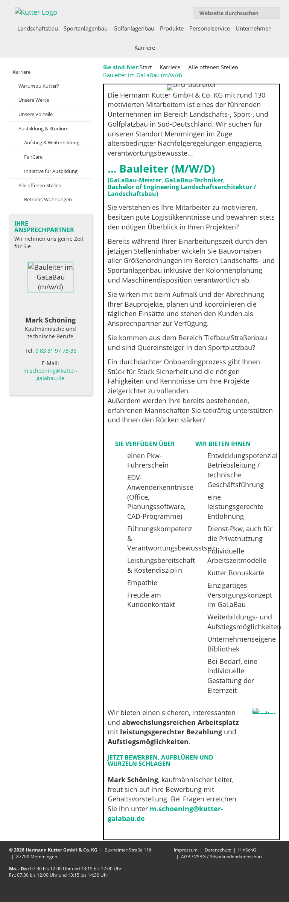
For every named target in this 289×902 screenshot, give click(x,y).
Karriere (144, 47)
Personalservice (209, 28)
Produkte (172, 28)
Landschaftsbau (37, 28)
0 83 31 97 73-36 (55, 350)
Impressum (186, 850)
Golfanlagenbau (133, 28)
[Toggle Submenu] (78, 72)
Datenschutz (218, 850)
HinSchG (247, 850)
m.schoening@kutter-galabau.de (50, 374)
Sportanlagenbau (86, 28)
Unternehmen (254, 28)
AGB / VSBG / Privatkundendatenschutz (222, 856)
